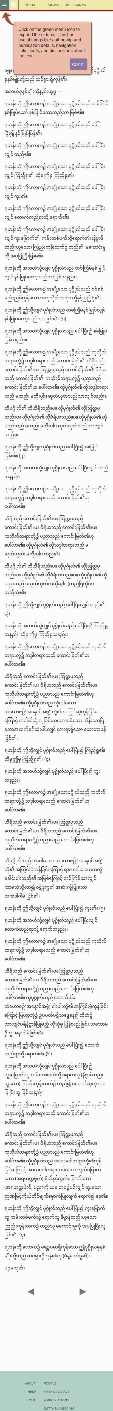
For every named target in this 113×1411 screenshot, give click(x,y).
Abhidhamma (71, 4)
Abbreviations (56, 1399)
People (50, 1383)
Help (32, 1391)
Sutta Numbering (59, 1408)
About (30, 1383)
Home (31, 1399)
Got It (78, 64)
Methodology (56, 1391)
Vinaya (53, 4)
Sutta (30, 4)
